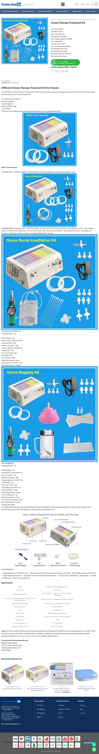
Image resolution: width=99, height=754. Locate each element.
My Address (41, 709)
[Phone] (94, 744)
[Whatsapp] (94, 749)
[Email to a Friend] (59, 71)
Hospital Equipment (62, 11)
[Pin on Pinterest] (63, 71)
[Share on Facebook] (52, 71)
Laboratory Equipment (45, 11)
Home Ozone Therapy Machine (12, 688)
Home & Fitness (90, 11)
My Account (41, 713)
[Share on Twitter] (56, 71)
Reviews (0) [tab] (15, 82)
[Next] (97, 679)
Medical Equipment (28, 11)
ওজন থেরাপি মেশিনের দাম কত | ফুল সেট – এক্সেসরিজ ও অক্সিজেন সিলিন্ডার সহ (62, 689)
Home (53, 19)
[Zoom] (4, 62)
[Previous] (1, 679)
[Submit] (63, 4)
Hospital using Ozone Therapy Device (86, 689)
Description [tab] (5, 82)
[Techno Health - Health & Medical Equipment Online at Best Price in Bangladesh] (11, 4)
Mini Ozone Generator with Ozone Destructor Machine (37, 689)
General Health (77, 11)
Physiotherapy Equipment (10, 11)
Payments (61, 705)
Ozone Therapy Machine (87, 19)
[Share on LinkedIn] (66, 71)
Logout (39, 717)
